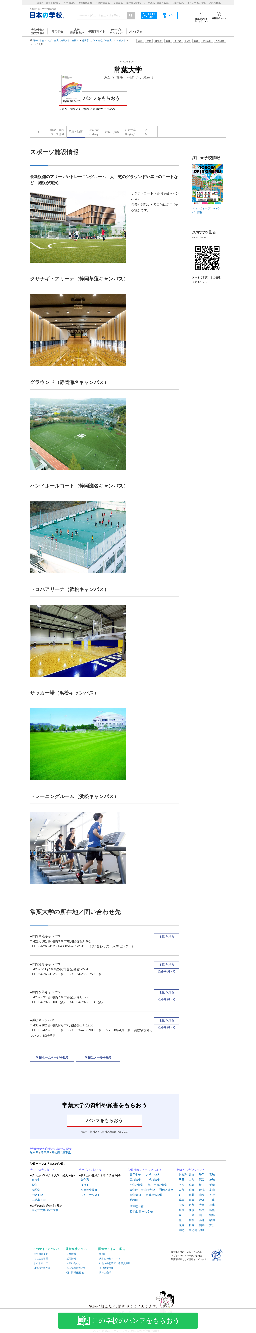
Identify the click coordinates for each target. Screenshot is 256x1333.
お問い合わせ (73, 1263)
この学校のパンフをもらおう (136, 1320)
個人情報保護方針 (76, 1272)
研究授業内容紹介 (130, 132)
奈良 (181, 1210)
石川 (181, 1194)
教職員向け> (215, 3)
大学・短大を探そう (42, 1169)
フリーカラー (148, 132)
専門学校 (135, 1174)
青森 (191, 1174)
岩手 (202, 1174)
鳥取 (202, 1210)
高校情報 (135, 1179)
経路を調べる (167, 971)
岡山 (181, 1215)
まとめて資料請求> (196, 3)
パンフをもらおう (101, 98)
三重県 (66, 1152)
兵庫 (212, 1204)
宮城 (212, 1174)
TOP (39, 132)
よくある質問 (41, 1258)
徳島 (212, 1215)
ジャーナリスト (90, 1194)
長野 (212, 1194)
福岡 (212, 1220)
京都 (191, 1204)
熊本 (202, 1225)
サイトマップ (41, 1263)
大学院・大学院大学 (142, 1189)
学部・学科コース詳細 (57, 132)
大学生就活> (178, 3)
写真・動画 (76, 131)
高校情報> (69, 3)
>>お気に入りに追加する (140, 77)
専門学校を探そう (90, 1169)
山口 (202, 1215)
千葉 (212, 1184)
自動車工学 (39, 1199)
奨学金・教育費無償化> (48, 3)
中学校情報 (153, 1179)
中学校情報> (86, 3)
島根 (212, 1210)
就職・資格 (112, 132)
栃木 (181, 1184)
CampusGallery (94, 132)
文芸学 (36, 1179)
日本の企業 (105, 1272)
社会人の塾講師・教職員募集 (114, 1263)
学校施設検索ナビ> (135, 3)
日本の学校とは (42, 1268)
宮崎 (181, 1230)
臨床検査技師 (89, 1189)
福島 (202, 1179)
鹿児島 (193, 1230)
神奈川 (193, 1189)
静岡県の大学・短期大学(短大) (97, 40)
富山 (212, 1189)
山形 (191, 1179)
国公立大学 (39, 1210)
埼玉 (202, 1184)
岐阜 (181, 1199)
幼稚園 (134, 1199)
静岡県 (45, 1152)
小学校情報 (137, 1184)
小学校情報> (103, 3)
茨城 (212, 1179)
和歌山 (193, 1210)
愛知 (202, 1199)
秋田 (181, 1179)
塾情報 (102, 1254)
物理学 (36, 1189)
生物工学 (37, 1194)
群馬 (191, 1184)
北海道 (158, 41)
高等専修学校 (154, 1194)
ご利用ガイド (41, 1254)
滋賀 (181, 1204)
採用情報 (71, 1258)
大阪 (202, 1204)
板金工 (85, 1184)
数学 (34, 1184)
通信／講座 (166, 1189)
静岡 (191, 1199)
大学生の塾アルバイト (111, 1258)
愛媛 (191, 1220)
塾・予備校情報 (158, 1184)
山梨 (202, 1194)
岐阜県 (34, 1152)
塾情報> (118, 3)
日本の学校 (38, 40)
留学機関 (135, 1194)
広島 (191, 1215)
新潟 (202, 1189)
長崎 (191, 1225)
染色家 (85, 1179)
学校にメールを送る (98, 1057)
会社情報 (71, 1254)
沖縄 (202, 1230)
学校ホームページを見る (52, 1057)
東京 (181, 1189)
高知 (202, 1220)
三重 (212, 1199)
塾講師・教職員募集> (158, 3)
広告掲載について (76, 1268)
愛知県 (56, 1152)
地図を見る (166, 936)
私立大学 (52, 1210)
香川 (181, 1220)
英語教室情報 (106, 1268)
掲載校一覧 (137, 1206)
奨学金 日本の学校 (141, 1211)
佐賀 (181, 1225)
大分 (212, 1225)
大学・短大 (153, 1174)
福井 (191, 1194)
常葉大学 (121, 40)
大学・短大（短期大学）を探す (63, 40)
